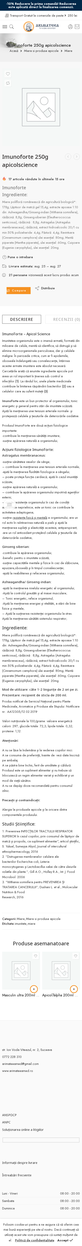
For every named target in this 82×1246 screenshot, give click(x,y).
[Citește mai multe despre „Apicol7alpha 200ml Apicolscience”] (74, 989)
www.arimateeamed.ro (17, 1070)
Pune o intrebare (20, 257)
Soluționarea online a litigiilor (23, 1129)
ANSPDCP (9, 1115)
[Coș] (77, 27)
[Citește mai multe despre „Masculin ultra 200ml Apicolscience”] (34, 989)
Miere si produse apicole (41, 51)
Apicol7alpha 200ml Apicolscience (61, 995)
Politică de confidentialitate (34, 1240)
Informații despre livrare (19, 1162)
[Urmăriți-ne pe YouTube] (19, 1086)
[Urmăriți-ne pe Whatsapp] (26, 1086)
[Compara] (7, 83)
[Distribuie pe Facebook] (70, 284)
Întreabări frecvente (16, 1175)
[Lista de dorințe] (7, 74)
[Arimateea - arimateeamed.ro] (41, 26)
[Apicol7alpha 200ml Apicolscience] (61, 971)
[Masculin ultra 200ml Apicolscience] (21, 971)
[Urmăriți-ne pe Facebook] (3, 1086)
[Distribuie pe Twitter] (61, 284)
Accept (62, 1240)
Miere (68, 51)
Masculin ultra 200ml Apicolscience (21, 995)
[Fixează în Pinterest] (61, 291)
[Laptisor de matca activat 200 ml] (76, 157)
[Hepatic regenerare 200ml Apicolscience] (68, 157)
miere (31, 923)
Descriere (21, 319)
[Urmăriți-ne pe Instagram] (11, 1086)
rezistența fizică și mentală (30, 517)
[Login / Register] (70, 27)
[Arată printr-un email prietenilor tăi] (70, 291)
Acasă (14, 51)
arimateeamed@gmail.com (20, 1063)
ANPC (6, 1122)
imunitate (20, 923)
